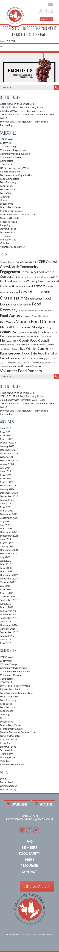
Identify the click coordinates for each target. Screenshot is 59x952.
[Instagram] (41, 11)
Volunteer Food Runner (12, 246)
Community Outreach (11, 157)
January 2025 (7, 446)
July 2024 (5, 467)
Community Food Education (15, 153)
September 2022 (9, 517)
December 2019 (9, 574)
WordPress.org (8, 789)
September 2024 (9, 460)
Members (29, 847)
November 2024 (9, 453)
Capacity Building (29, 262)
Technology (6, 235)
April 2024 (5, 478)
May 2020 (5, 564)
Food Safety (6, 185)
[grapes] (29, 66)
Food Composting (9, 178)
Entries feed (6, 782)
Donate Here (19, 804)
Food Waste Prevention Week (33, 316)
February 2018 (8, 610)
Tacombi (12, 362)
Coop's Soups (41, 277)
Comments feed (8, 785)
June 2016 (5, 639)
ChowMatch (9, 267)
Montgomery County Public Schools (19, 344)
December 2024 (9, 449)
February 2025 (8, 442)
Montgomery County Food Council (24, 340)
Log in (3, 778)
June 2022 (5, 524)
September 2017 (9, 617)
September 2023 (9, 496)
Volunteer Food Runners (21, 370)
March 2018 (6, 607)
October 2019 (8, 582)
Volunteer (5, 243)
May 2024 (5, 474)
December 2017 (9, 614)
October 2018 (8, 596)
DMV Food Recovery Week (15, 167)
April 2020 (5, 567)
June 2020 (5, 560)
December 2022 (9, 514)
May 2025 (5, 431)
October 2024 (8, 456)
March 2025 (6, 438)
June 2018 (5, 603)
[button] (50, 4)
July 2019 (5, 585)
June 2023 (5, 503)
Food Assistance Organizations (17, 175)
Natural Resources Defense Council (19, 214)
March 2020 (6, 571)
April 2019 (5, 589)
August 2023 (7, 499)
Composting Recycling (26, 277)
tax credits (23, 362)
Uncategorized (8, 239)
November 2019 (9, 578)
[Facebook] (46, 11)
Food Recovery (8, 182)
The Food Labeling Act (43, 362)
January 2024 (7, 489)
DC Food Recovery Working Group (23, 281)
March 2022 (6, 528)
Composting (6, 160)
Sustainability (7, 232)
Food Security (7, 189)
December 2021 (9, 531)
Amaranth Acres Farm (10, 262)
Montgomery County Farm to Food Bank (32, 336)
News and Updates (10, 217)
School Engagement (44, 358)
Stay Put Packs (8, 228)
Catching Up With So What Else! (17, 103)
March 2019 (6, 592)
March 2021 (6, 542)
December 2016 (9, 624)
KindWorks (7, 322)
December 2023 (9, 492)
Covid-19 (54, 276)
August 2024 (7, 463)
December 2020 (9, 549)
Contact (29, 872)
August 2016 (7, 635)
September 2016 (9, 632)
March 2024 (6, 481)
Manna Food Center (10, 207)
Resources (29, 865)
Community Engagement (13, 150)
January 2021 (7, 546)
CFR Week (6, 142)
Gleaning (5, 196)
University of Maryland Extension (16, 366)
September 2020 (9, 553)
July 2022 (5, 521)
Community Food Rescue (37, 272)
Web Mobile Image (44, 934)
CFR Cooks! (6, 139)
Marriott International (15, 327)
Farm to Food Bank (10, 171)
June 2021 (5, 539)
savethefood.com (25, 358)
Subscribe (46, 804)
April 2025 (5, 435)
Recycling (5, 225)
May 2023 (5, 506)
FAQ (29, 841)
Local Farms (6, 203)
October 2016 (8, 628)
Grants (3, 200)
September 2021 (9, 535)
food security (45, 310)
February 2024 (8, 485)
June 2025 (5, 428)
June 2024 (5, 471)
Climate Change (8, 146)
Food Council (35, 298)
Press (29, 859)
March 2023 (6, 510)
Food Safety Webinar (28, 310)
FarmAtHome (25, 286)
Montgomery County (11, 210)
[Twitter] (52, 11)
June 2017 (5, 621)
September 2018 (9, 599)
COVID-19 (6, 164)
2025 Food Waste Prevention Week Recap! (23, 110)
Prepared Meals (8, 221)
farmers (38, 286)
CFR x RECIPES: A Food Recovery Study (21, 107)
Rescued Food (18, 353)
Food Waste (6, 192)
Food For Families (21, 304)
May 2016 (5, 642)
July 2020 (5, 557)
